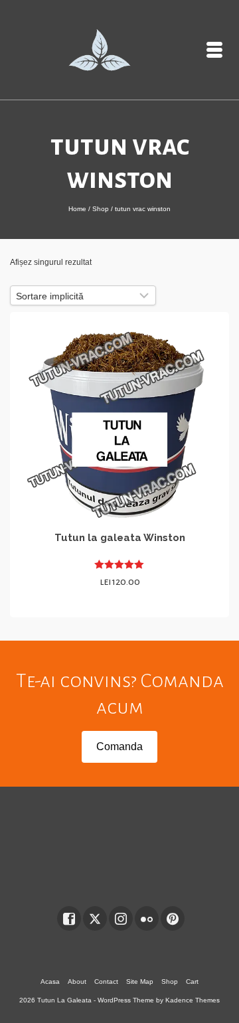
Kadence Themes (192, 1000)
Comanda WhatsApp (119, 605)
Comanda (119, 746)
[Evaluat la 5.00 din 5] (119, 564)
